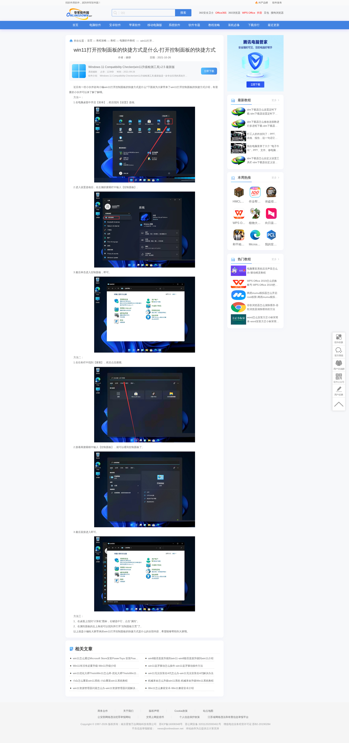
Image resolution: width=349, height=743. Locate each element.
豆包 (266, 12)
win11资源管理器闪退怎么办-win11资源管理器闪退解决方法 (106, 688)
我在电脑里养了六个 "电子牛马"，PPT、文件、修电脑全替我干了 (263, 148)
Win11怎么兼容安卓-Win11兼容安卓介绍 (171, 688)
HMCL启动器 (240, 201)
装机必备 (234, 25)
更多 (274, 100)
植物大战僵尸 (256, 222)
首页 (75, 25)
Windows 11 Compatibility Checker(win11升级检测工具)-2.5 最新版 (131, 67)
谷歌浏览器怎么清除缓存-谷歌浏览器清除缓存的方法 (262, 307)
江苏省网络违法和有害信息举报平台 (228, 717)
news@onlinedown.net (170, 728)
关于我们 (128, 711)
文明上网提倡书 (155, 717)
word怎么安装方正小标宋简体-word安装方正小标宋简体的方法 (263, 319)
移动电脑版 (154, 25)
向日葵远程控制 (272, 222)
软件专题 (194, 25)
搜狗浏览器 (277, 12)
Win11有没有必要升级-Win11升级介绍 (94, 665)
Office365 (220, 12)
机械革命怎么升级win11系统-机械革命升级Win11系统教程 (181, 680)
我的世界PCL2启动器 (272, 244)
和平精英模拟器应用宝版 (240, 244)
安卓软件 (115, 25)
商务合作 (103, 711)
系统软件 (174, 25)
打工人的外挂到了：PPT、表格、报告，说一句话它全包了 (262, 136)
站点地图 (208, 711)
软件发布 (277, 2)
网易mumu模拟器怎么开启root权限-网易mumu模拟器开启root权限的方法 (262, 295)
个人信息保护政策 (189, 717)
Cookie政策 (181, 711)
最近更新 (273, 25)
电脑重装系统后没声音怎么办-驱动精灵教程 (262, 270)
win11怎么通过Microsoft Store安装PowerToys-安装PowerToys (106, 658)
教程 (113, 40)
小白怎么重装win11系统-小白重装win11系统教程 (100, 680)
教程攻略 (214, 25)
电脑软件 (95, 25)
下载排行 (254, 25)
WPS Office (248, 12)
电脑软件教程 (127, 40)
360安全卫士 (206, 12)
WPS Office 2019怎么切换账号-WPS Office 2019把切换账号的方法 (262, 283)
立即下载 (209, 71)
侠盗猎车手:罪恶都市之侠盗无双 (272, 201)
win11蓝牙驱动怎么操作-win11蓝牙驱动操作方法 (175, 665)
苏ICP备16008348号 (170, 724)
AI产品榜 (263, 2)
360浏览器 (234, 12)
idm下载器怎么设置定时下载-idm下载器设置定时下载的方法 (262, 112)
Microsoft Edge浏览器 (256, 244)
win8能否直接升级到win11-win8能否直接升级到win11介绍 (180, 658)
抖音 (259, 12)
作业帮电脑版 (256, 201)
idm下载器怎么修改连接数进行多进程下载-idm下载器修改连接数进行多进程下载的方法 (263, 124)
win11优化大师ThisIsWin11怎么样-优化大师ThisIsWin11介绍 (106, 673)
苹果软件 (135, 25)
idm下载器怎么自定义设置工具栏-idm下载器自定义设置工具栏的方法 (263, 160)
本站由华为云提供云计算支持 (202, 728)
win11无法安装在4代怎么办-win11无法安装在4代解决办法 (180, 673)
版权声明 (154, 711)
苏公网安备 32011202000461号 (203, 724)
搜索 (183, 12)
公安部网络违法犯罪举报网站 (114, 717)
